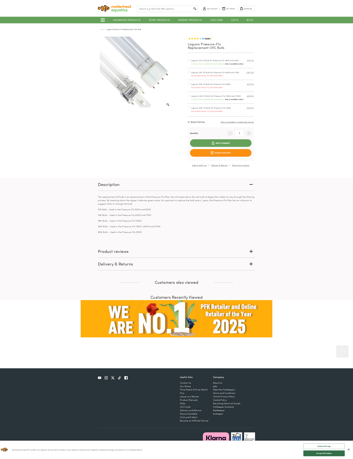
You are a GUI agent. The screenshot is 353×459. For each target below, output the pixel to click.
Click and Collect (188, 417)
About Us (217, 382)
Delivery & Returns (219, 165)
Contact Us (185, 382)
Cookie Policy (220, 400)
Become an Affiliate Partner (194, 420)
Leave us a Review (189, 396)
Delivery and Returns (191, 410)
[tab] (176, 184)
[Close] (349, 449)
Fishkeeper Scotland (223, 406)
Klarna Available (188, 413)
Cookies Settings (324, 446)
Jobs (215, 386)
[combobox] (167, 8)
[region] (176, 450)
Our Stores (185, 386)
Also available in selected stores (237, 122)
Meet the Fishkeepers (224, 389)
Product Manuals (189, 400)
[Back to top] (342, 351)
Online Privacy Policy (224, 396)
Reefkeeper (219, 410)
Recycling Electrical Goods (226, 403)
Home (102, 29)
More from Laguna (240, 165)
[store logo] (114, 8)
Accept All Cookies (323, 453)
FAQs (182, 403)
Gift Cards (185, 406)
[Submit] (194, 8)
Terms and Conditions (224, 393)
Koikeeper (218, 413)
